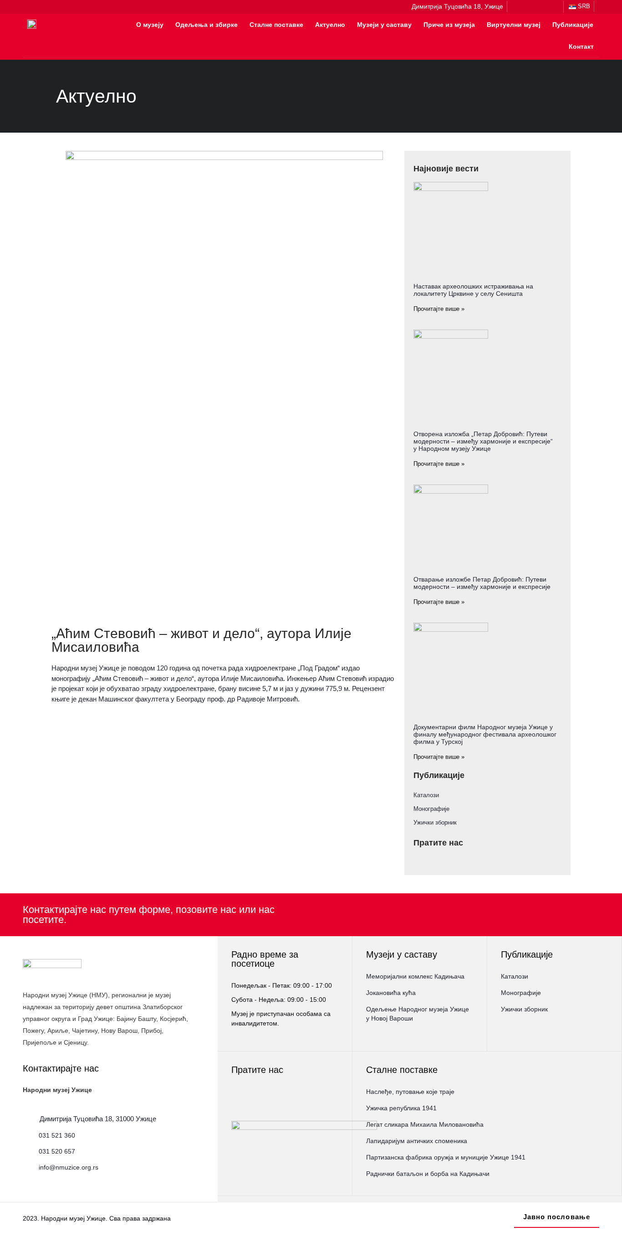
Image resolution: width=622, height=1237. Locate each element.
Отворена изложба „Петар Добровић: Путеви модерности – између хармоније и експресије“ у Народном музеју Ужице (483, 441)
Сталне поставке (276, 24)
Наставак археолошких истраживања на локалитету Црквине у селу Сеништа (473, 290)
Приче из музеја (449, 24)
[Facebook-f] (518, 7)
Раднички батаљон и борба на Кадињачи (427, 1173)
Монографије (431, 808)
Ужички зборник (435, 822)
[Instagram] (530, 7)
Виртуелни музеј (513, 24)
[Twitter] (542, 7)
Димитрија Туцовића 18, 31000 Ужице (98, 1119)
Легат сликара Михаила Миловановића (425, 1124)
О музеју (149, 24)
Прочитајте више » (438, 308)
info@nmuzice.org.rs (68, 1167)
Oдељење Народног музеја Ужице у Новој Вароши (417, 1013)
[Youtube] (554, 7)
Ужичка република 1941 (401, 1108)
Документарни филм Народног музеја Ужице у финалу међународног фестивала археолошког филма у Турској (484, 734)
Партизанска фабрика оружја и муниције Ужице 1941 (445, 1157)
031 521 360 (57, 1135)
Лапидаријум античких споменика (416, 1140)
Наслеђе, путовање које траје (410, 1091)
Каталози (426, 795)
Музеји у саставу (384, 24)
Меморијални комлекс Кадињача (415, 976)
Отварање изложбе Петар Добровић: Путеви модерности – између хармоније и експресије (482, 583)
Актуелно (330, 24)
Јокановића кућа (391, 992)
